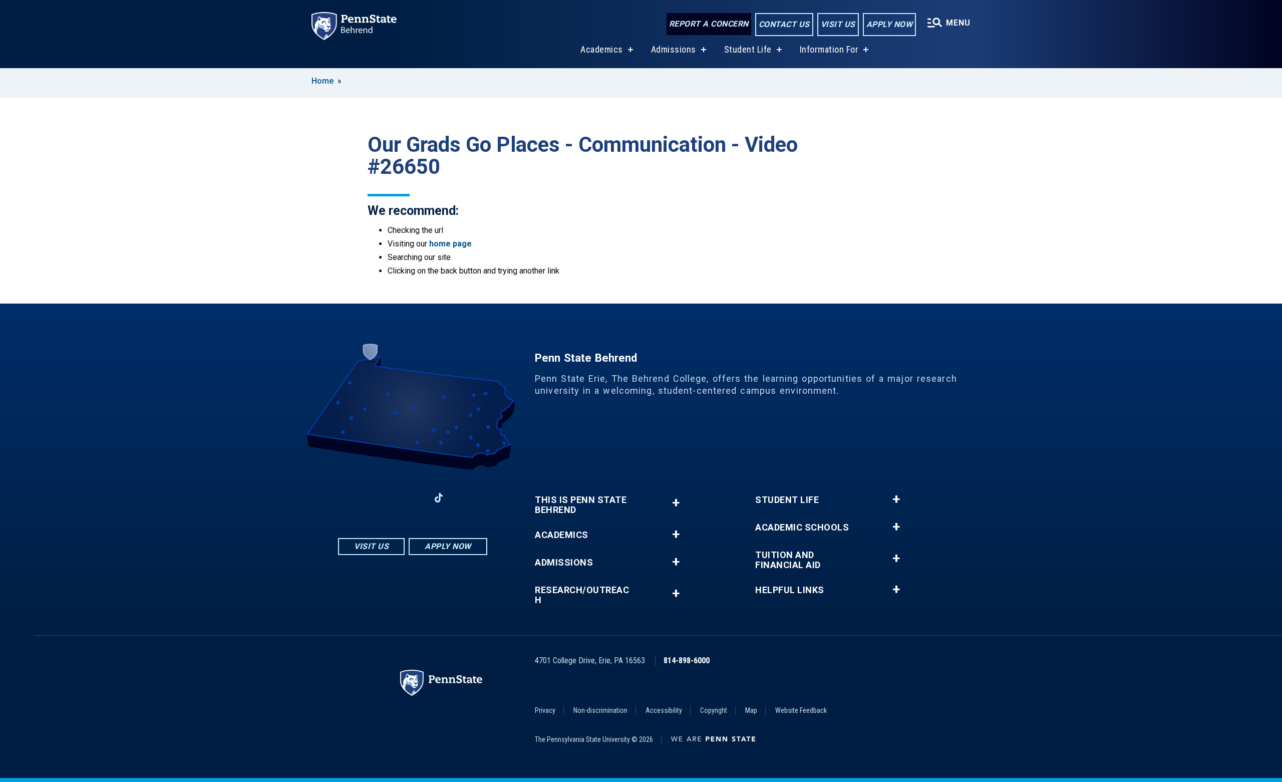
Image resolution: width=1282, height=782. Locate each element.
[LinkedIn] (413, 497)
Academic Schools (802, 528)
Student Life (748, 49)
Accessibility (664, 710)
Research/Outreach (582, 595)
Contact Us (784, 24)
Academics (601, 49)
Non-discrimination (600, 710)
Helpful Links (789, 590)
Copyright (713, 710)
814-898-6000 (687, 660)
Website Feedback (801, 710)
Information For (829, 49)
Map (751, 710)
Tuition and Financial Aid (788, 560)
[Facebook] (361, 497)
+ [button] (676, 502)
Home (322, 81)
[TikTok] (439, 497)
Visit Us (838, 24)
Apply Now (889, 24)
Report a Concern (709, 24)
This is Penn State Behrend (580, 505)
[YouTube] (465, 497)
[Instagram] (387, 497)
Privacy (545, 710)
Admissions (673, 49)
